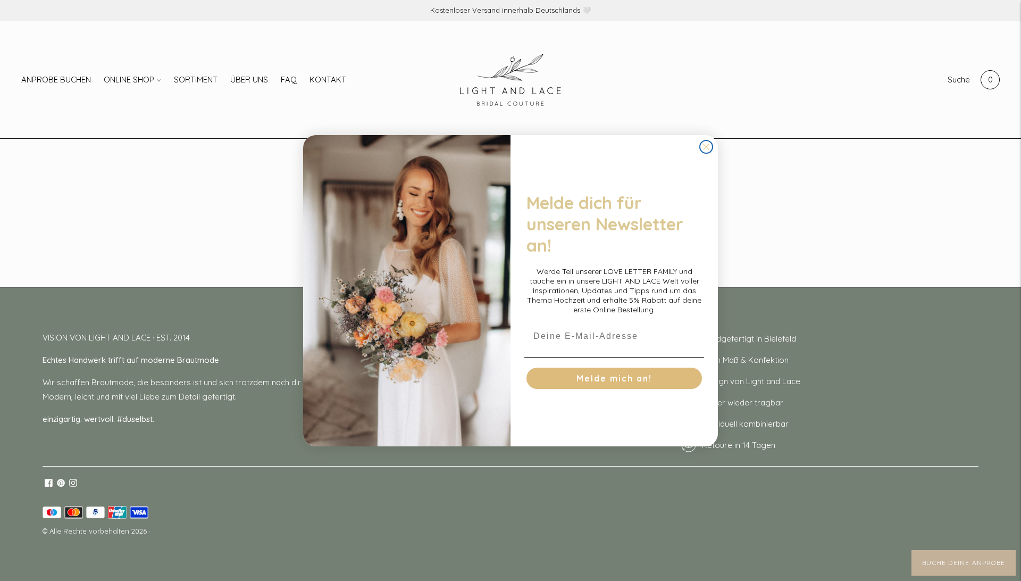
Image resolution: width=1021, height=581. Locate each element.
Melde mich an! (614, 378)
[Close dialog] (706, 146)
